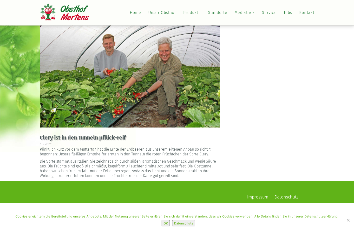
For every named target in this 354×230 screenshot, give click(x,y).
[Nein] (348, 220)
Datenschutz (286, 197)
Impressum (257, 197)
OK (166, 223)
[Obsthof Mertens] (65, 9)
